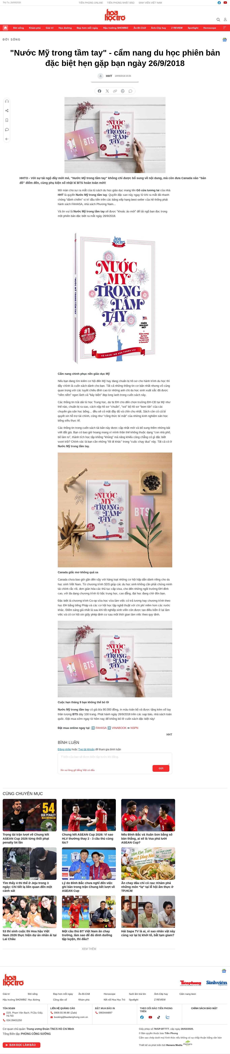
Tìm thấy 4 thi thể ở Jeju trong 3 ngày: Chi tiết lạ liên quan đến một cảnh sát (27, 887)
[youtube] (225, 2)
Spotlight (193, 28)
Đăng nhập (64, 749)
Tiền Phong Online (91, 2)
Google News (224, 39)
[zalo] (169, 1017)
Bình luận (7, 129)
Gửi (161, 768)
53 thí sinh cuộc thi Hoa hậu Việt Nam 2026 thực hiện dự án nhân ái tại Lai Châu (30, 935)
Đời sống (18, 28)
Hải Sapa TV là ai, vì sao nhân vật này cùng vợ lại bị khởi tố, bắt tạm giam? (148, 933)
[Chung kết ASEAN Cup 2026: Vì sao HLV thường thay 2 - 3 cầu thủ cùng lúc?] (89, 815)
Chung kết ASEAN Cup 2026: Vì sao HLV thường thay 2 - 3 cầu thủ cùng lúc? (87, 838)
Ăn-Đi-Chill (140, 28)
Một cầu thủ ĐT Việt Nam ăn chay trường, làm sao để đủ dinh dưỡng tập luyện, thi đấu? (87, 935)
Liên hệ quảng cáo (62, 1008)
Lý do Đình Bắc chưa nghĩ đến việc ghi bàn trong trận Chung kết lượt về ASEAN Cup (88, 887)
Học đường (65, 28)
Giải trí (49, 28)
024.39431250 (14, 1020)
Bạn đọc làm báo (22, 1045)
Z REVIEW (177, 28)
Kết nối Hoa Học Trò (114, 999)
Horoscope (209, 28)
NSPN (134, 728)
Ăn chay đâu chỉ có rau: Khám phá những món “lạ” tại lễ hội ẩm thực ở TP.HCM (147, 887)
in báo (122, 91)
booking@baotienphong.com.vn (71, 1017)
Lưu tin (7, 120)
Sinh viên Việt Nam (150, 2)
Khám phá (35, 28)
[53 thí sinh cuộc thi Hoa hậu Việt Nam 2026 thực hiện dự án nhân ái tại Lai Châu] (30, 912)
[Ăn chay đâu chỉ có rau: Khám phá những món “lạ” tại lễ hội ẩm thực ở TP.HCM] (148, 863)
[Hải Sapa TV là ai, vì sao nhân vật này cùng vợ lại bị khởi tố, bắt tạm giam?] (148, 912)
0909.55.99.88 (62, 1012)
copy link (115, 91)
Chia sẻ (7, 110)
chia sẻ (99, 91)
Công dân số (60, 999)
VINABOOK (119, 728)
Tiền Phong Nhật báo (120, 2)
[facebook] (219, 2)
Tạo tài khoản (86, 749)
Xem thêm (224, 28)
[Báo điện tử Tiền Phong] (190, 984)
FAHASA (101, 728)
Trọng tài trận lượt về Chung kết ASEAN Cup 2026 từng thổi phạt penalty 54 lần (26, 838)
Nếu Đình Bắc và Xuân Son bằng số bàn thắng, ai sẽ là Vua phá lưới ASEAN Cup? (146, 838)
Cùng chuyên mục (23, 793)
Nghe (7, 101)
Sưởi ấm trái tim (137, 994)
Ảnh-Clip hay (158, 28)
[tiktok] (160, 1017)
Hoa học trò (13, 980)
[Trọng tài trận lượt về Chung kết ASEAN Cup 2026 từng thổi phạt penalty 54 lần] (30, 815)
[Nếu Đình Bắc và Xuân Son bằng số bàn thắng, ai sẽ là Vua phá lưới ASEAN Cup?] (148, 815)
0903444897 (105, 1012)
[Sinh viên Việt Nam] (216, 984)
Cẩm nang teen (187, 994)
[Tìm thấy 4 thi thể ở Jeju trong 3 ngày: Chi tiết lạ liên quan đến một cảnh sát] (30, 863)
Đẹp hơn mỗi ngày (87, 28)
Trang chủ (5, 28)
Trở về (7, 139)
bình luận (130, 91)
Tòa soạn (9, 1008)
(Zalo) (74, 1012)
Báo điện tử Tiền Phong (115, 15)
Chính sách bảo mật (204, 1008)
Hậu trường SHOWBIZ (115, 28)
